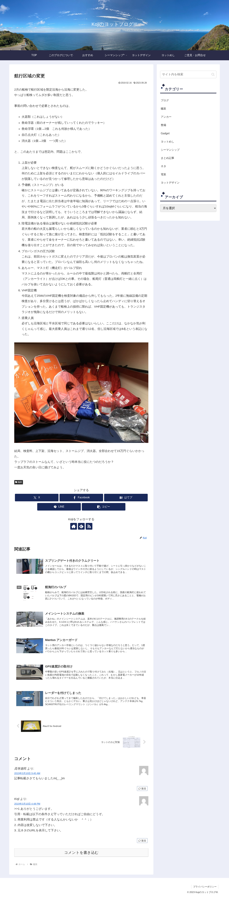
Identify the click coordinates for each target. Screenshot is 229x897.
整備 (163, 124)
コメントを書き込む (81, 852)
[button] (103, 507)
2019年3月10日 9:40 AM (27, 773)
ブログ (165, 100)
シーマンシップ (170, 149)
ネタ (163, 166)
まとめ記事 (167, 157)
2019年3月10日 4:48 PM (27, 803)
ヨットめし (167, 141)
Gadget (165, 133)
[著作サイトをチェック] (73, 526)
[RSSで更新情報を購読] (89, 526)
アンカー (166, 116)
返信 (143, 788)
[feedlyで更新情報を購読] (81, 526)
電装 (163, 174)
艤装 (20, 482)
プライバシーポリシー (205, 886)
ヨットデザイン (170, 182)
